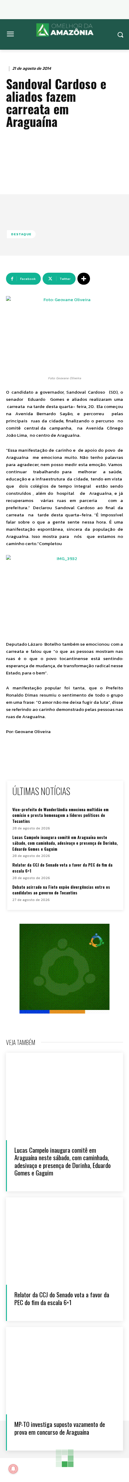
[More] (83, 279)
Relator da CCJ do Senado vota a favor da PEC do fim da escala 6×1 (62, 867)
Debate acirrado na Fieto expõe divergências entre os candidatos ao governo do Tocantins (61, 890)
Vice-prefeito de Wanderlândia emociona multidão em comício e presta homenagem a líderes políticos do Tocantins (60, 815)
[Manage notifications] (13, 1469)
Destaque (21, 234)
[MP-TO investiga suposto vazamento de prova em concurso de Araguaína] (64, 1371)
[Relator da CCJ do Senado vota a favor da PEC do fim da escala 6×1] (64, 1241)
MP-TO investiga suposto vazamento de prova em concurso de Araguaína (59, 1427)
